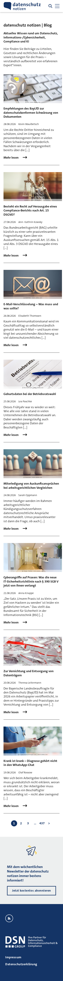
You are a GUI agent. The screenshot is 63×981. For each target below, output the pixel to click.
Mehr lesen (11, 158)
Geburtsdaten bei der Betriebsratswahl (30, 394)
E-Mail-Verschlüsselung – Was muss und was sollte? (31, 306)
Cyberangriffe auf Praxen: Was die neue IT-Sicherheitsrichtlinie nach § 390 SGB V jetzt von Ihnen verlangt (31, 581)
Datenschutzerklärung (21, 964)
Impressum (13, 957)
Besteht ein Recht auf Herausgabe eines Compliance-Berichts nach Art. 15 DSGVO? (30, 210)
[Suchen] (50, 6)
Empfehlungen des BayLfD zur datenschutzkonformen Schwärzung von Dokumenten (31, 112)
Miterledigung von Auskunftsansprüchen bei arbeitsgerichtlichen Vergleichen (31, 485)
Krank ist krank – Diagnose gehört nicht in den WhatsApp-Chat (30, 763)
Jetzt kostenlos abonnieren (31, 890)
